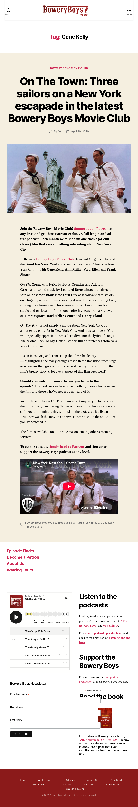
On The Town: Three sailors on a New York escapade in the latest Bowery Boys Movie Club (69, 100)
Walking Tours (20, 570)
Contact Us (37, 784)
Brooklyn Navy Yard (70, 522)
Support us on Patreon (91, 228)
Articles (70, 780)
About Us (15, 563)
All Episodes (46, 780)
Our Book (117, 780)
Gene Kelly (107, 522)
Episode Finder (21, 550)
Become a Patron (23, 557)
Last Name (16, 720)
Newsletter (112, 784)
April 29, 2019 (80, 131)
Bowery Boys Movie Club (69, 68)
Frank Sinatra (91, 522)
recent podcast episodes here (103, 633)
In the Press (64, 784)
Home (22, 780)
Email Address (19, 694)
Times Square (33, 526)
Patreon (89, 784)
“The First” (110, 626)
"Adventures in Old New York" (99, 740)
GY (59, 131)
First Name (16, 707)
